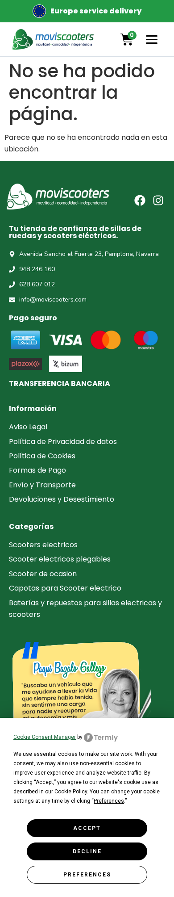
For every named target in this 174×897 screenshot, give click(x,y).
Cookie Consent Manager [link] (44, 737)
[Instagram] (158, 200)
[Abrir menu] (152, 39)
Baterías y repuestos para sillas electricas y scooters (85, 609)
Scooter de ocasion (43, 574)
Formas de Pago (37, 470)
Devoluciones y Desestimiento (61, 499)
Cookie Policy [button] (70, 791)
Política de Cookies (42, 456)
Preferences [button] (109, 801)
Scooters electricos (43, 545)
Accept (87, 828)
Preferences (87, 875)
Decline (87, 851)
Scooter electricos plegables (60, 559)
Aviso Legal (28, 427)
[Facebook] (140, 200)
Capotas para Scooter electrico (65, 588)
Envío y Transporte (42, 485)
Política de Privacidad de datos (63, 441)
